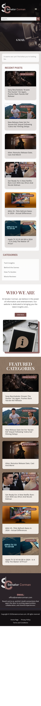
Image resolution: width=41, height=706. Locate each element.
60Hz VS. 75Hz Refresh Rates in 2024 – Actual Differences (20, 212)
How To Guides (10, 272)
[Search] (38, 19)
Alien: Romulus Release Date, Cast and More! (20, 153)
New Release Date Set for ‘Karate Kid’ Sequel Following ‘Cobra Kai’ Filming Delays (20, 124)
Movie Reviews (10, 276)
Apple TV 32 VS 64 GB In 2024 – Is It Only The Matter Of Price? (20, 241)
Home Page (14, 620)
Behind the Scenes (11, 267)
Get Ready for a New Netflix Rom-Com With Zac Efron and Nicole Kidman (20, 183)
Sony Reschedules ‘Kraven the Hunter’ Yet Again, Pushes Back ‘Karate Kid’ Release (19, 93)
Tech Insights (9, 263)
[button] (35, 9)
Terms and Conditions (20, 623)
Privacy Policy (25, 620)
